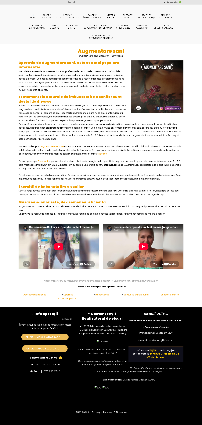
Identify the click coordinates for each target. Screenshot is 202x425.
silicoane (102, 153)
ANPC (152, 379)
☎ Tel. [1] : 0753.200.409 (45, 364)
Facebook (43, 161)
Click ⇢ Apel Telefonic (42, 348)
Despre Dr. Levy (164, 332)
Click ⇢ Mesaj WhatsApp (42, 337)
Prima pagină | (147, 332)
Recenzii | (143, 340)
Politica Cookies (139, 379)
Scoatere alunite (170, 294)
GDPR (126, 379)
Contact (169, 340)
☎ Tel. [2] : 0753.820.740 (45, 371)
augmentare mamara (52, 146)
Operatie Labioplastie (34, 294)
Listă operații (156, 340)
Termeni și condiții (111, 379)
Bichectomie (102, 294)
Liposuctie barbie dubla (136, 294)
